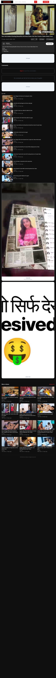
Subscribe (49, 43)
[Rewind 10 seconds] (7, 33)
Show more (6, 51)
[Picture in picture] (49, 33)
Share (42, 39)
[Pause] (4, 33)
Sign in (21, 71)
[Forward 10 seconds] (10, 33)
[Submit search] (35, 2)
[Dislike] (36, 39)
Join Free (46, 1)
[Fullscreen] (52, 33)
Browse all (51, 384)
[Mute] (13, 33)
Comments (50, 39)
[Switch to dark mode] (51, 2)
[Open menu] (53, 2)
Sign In (40, 1)
